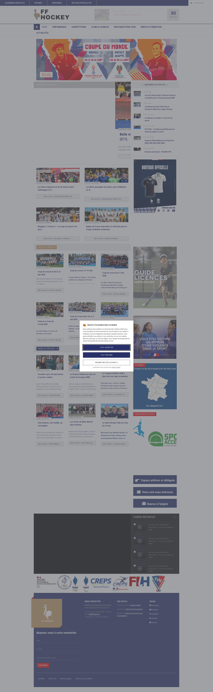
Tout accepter (106, 347)
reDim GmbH (116, 367)
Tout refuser (106, 355)
